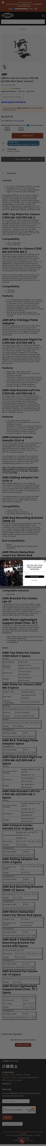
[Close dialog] (44, 561)
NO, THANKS (34, 580)
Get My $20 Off (34, 576)
